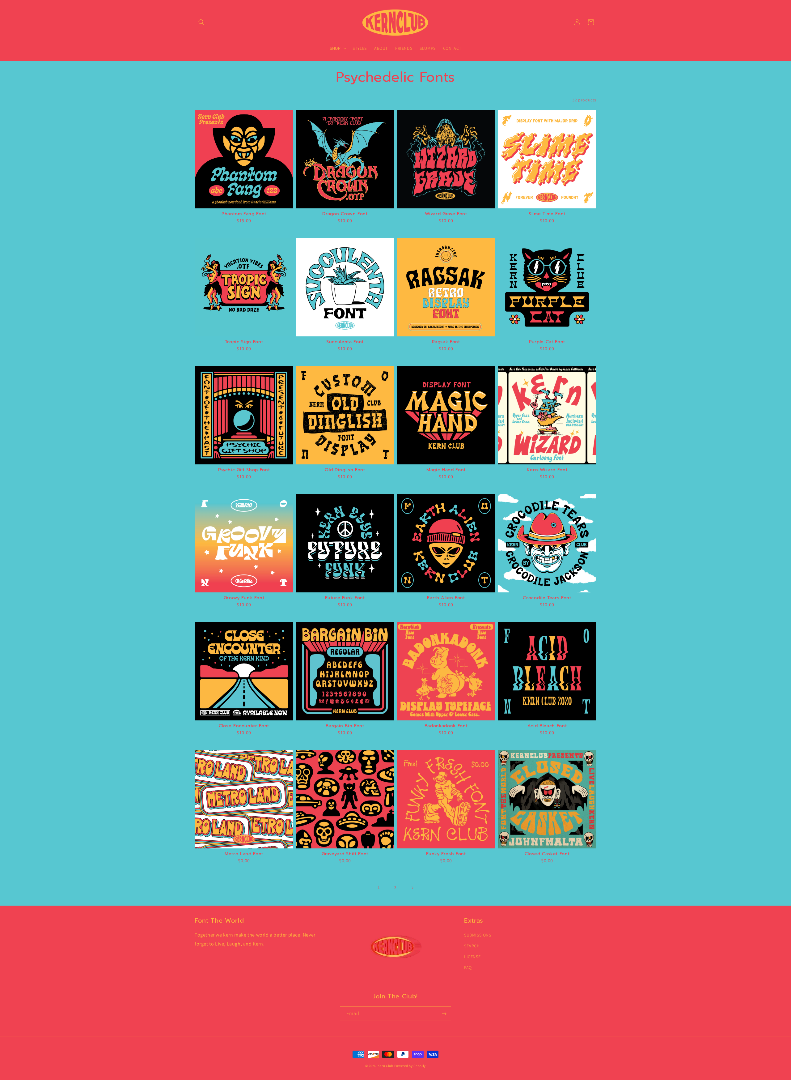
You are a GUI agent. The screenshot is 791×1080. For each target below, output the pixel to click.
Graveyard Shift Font (345, 853)
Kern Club (385, 1066)
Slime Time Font (547, 213)
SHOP (335, 48)
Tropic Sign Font (244, 341)
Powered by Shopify (410, 1066)
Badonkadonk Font (446, 725)
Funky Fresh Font (446, 853)
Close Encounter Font (244, 725)
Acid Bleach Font (547, 725)
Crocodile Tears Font (547, 597)
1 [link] (379, 887)
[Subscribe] (444, 1013)
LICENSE (472, 956)
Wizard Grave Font (446, 213)
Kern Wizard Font (547, 469)
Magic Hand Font (446, 469)
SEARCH (472, 946)
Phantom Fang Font (244, 213)
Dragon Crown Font (344, 213)
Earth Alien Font (446, 597)
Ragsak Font (446, 341)
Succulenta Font (345, 341)
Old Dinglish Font (345, 469)
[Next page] (412, 887)
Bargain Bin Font (345, 725)
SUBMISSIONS (477, 935)
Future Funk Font (345, 597)
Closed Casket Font (547, 853)
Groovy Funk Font (244, 597)
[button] (201, 22)
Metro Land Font (244, 853)
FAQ (468, 967)
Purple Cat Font (547, 341)
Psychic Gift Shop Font (244, 469)
